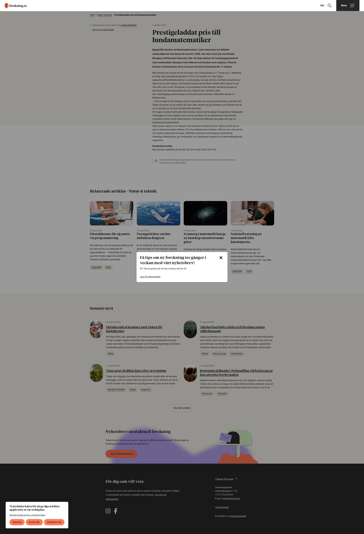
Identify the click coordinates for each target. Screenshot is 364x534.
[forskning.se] (13, 5)
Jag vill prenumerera (150, 276)
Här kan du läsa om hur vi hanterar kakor (27, 515)
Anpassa (17, 522)
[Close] (221, 257)
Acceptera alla (54, 522)
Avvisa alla (34, 522)
